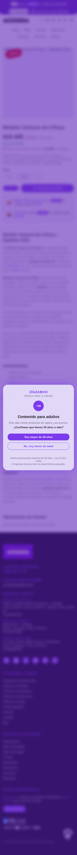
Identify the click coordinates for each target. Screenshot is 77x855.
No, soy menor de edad (38, 446)
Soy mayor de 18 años (38, 436)
